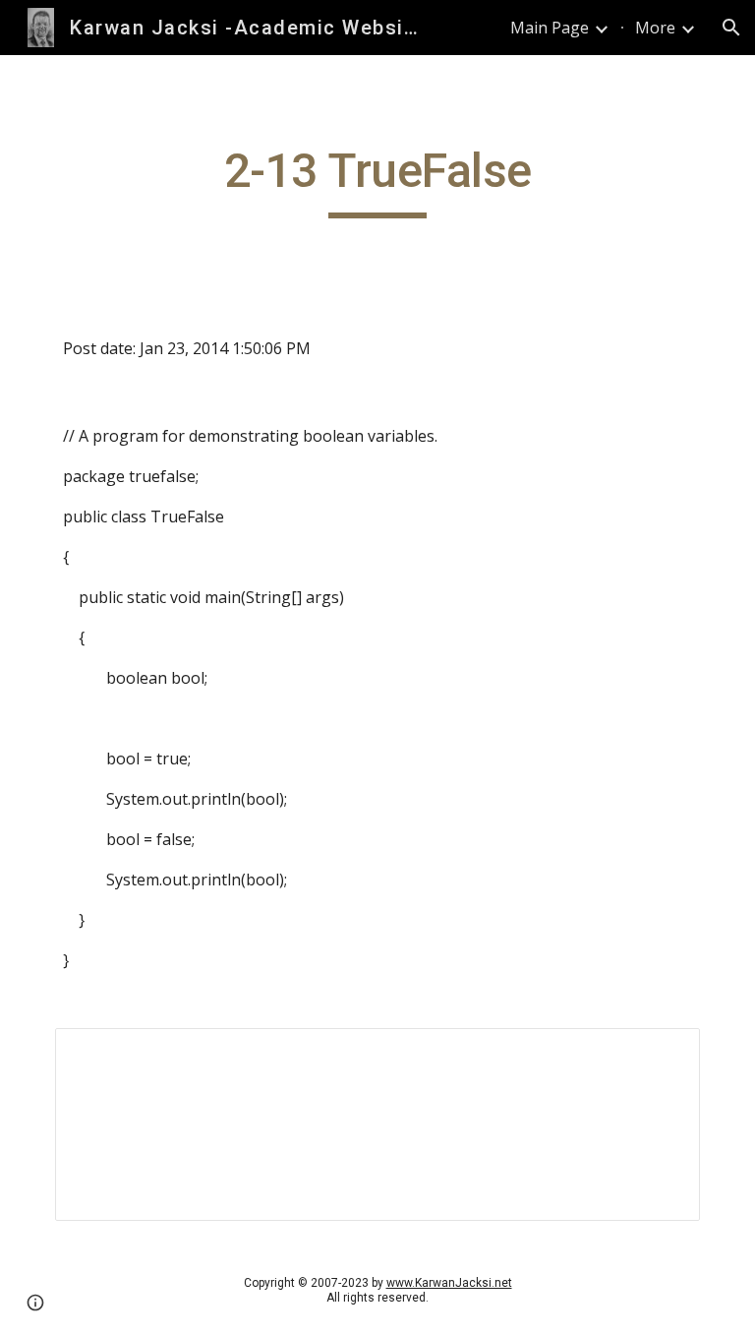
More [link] (655, 27)
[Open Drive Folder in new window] (662, 1053)
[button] (731, 27)
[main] (377, 180)
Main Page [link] (549, 27)
